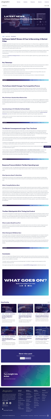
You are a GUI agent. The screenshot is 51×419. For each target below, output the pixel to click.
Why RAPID (36, 393)
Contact (43, 398)
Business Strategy (21, 400)
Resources (33, 1)
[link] (9, 314)
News (3, 36)
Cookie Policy (36, 415)
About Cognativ (45, 392)
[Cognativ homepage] (5, 2)
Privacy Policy (31, 415)
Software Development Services (20, 394)
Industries (25, 1)
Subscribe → (28, 358)
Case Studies (36, 405)
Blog (35, 407)
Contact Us (47, 1)
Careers (43, 400)
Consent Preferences (42, 415)
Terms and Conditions (24, 415)
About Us (40, 1)
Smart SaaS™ (36, 403)
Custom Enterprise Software (28, 404)
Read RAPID (36, 400)
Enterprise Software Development (28, 400)
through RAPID (5, 400)
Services (18, 1)
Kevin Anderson (13, 36)
